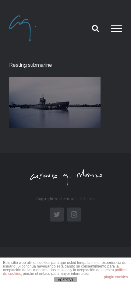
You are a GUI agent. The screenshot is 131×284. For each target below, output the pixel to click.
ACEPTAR (65, 280)
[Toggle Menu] (116, 28)
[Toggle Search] (95, 28)
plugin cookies (116, 277)
